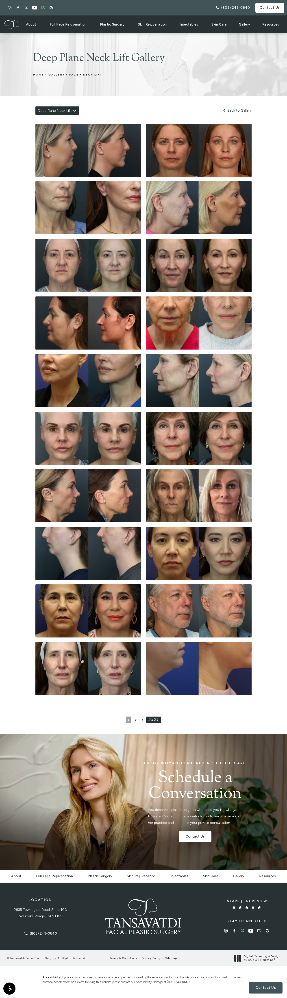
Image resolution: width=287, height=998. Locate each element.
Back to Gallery (239, 110)
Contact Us (270, 8)
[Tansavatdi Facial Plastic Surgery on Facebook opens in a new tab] (18, 8)
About (31, 24)
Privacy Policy (151, 958)
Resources (270, 24)
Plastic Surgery (112, 24)
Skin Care (219, 24)
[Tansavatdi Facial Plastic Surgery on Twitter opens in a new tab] (26, 8)
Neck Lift (92, 74)
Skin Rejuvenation (152, 24)
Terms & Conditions (123, 958)
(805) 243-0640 (178, 982)
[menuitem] (10, 8)
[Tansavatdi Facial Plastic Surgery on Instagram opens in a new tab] (10, 8)
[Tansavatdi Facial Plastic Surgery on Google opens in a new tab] (51, 8)
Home (38, 74)
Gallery (244, 24)
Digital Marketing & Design (262, 958)
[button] (9, 989)
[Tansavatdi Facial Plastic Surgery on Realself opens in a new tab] (43, 8)
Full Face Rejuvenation (68, 24)
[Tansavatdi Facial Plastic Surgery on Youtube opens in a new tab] (35, 8)
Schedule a (195, 781)
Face (74, 74)
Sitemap (171, 958)
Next (153, 719)
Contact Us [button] (265, 987)
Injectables (189, 24)
